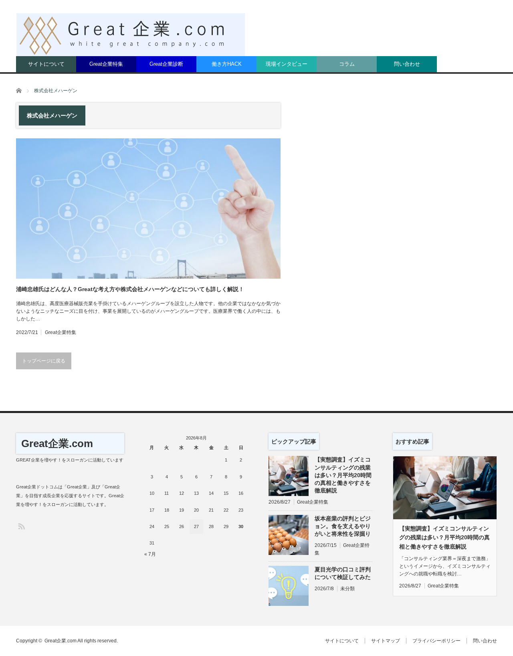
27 (196, 526)
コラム (347, 64)
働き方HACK (227, 64)
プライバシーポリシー (436, 641)
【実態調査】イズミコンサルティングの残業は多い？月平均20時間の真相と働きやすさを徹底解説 (343, 475)
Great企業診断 (166, 64)
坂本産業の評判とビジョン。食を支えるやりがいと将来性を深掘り (343, 526)
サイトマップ (385, 641)
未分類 (347, 588)
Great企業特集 (106, 64)
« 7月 (150, 554)
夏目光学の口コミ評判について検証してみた (343, 573)
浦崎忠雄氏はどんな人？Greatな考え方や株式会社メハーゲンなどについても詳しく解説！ (130, 289)
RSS (21, 526)
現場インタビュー (286, 64)
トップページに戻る (43, 361)
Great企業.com (57, 443)
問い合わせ (407, 64)
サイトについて (46, 64)
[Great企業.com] (130, 34)
